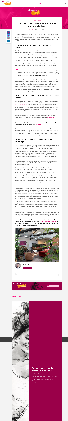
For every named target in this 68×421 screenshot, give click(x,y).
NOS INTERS (45, 3)
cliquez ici (38, 124)
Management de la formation (36, 20)
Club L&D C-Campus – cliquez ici (48, 221)
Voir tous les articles (27, 267)
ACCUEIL (25, 3)
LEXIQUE (31, 3)
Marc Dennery (31, 29)
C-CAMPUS (38, 3)
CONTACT (60, 3)
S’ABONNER (53, 3)
